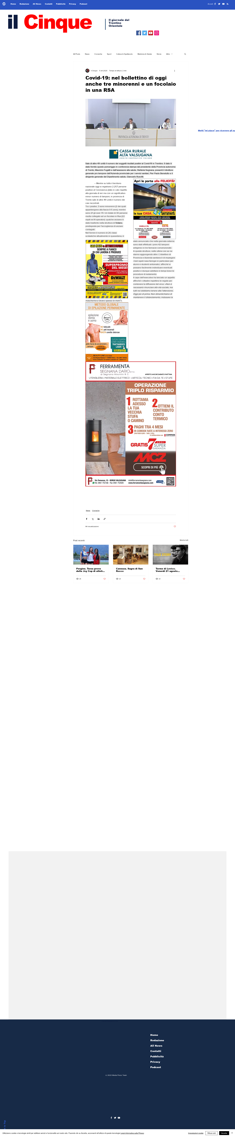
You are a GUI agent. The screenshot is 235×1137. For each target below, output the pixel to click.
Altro (168, 54)
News (87, 54)
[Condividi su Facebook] (86, 519)
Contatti (155, 1051)
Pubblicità (157, 1056)
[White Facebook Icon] (111, 1117)
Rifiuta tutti (211, 1133)
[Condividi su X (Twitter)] (92, 519)
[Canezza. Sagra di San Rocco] (130, 555)
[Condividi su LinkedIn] (98, 519)
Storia (159, 54)
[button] (185, 54)
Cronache (98, 54)
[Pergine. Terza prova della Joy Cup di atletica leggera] (91, 555)
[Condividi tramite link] (104, 519)
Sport (109, 54)
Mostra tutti (184, 540)
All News (156, 1045)
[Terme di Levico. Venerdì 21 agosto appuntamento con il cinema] (170, 555)
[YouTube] (150, 33)
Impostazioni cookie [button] (195, 1133)
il (49, 22)
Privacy (155, 1062)
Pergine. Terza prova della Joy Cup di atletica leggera (91, 569)
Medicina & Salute (145, 54)
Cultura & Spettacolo (124, 54)
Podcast (155, 1067)
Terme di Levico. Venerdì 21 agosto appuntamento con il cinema (168, 569)
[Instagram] (156, 33)
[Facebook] (138, 33)
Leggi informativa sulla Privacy (132, 1133)
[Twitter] (144, 33)
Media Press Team (119, 1075)
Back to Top (5, 1127)
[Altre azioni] (174, 70)
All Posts (76, 54)
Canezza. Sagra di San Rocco (129, 569)
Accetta (224, 1133)
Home (154, 1035)
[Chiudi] (232, 1133)
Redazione (157, 1040)
